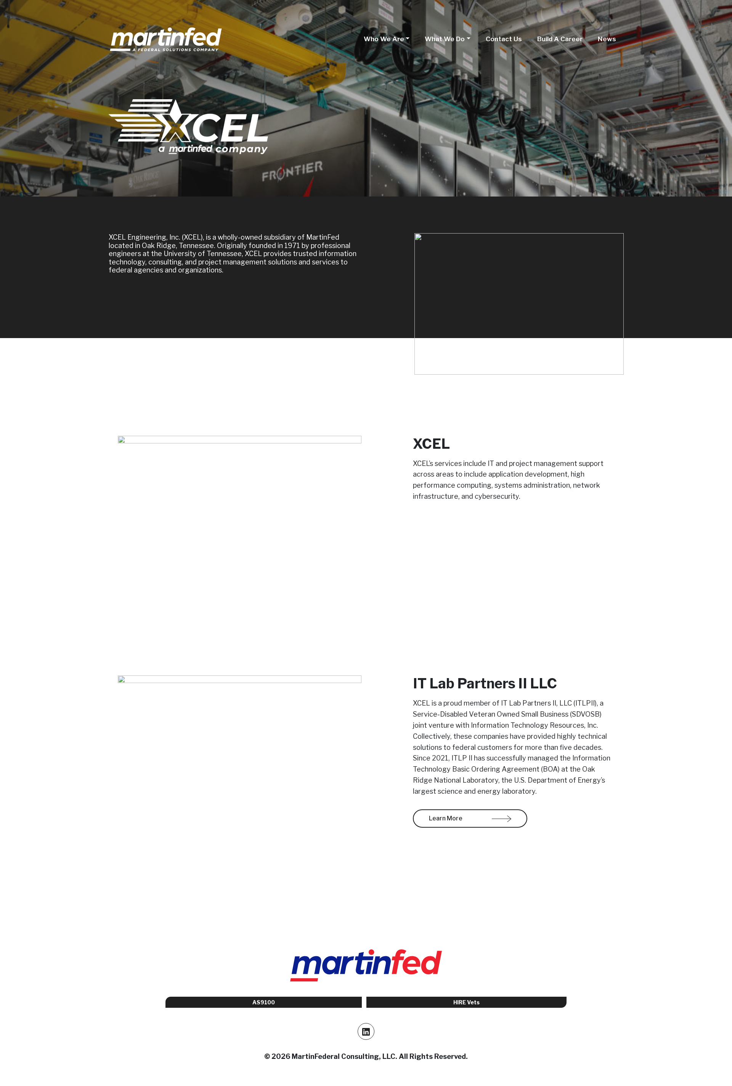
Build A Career (560, 39)
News (607, 39)
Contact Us (504, 39)
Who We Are (384, 39)
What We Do (445, 39)
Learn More (446, 818)
